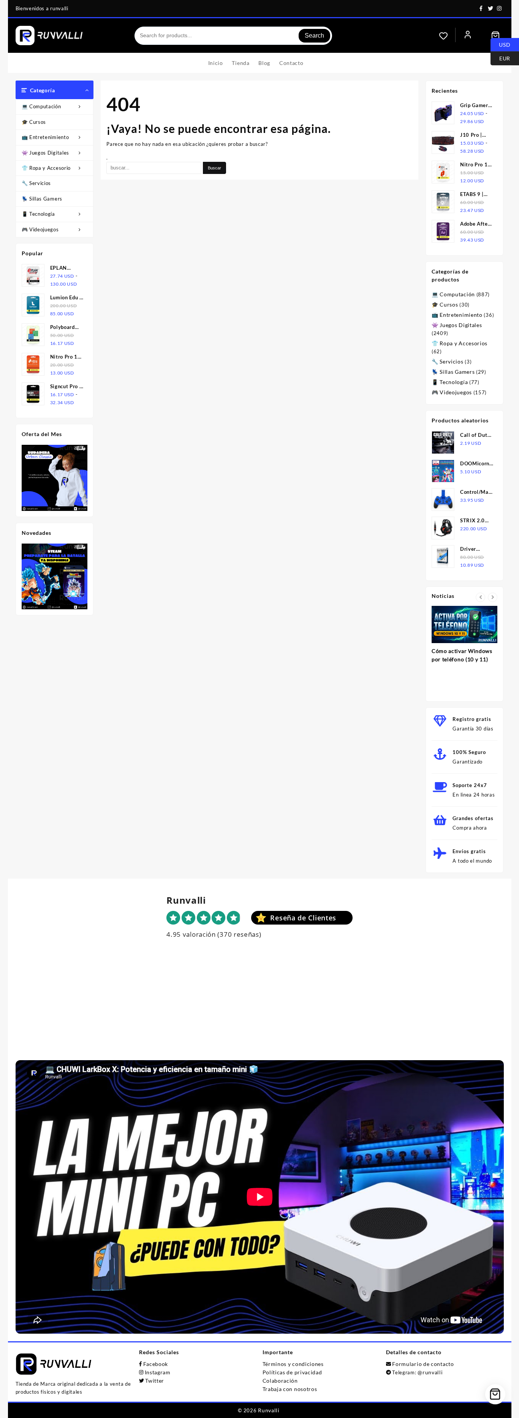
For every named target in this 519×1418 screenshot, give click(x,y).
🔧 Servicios (36, 183)
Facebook (155, 1364)
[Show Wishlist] (447, 36)
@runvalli (430, 1372)
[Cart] (495, 35)
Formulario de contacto (423, 1364)
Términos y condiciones (293, 1364)
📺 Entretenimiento (45, 137)
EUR (500, 58)
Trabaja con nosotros (290, 1389)
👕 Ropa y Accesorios (47, 168)
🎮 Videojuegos (40, 229)
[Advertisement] (259, 1007)
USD (501, 44)
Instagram (158, 1372)
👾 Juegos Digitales (46, 153)
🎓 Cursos (34, 122)
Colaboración (280, 1380)
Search (314, 35)
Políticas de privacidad (292, 1372)
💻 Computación (41, 106)
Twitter (154, 1380)
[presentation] (480, 597)
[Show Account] (467, 35)
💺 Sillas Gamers (42, 199)
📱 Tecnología (38, 214)
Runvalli (269, 1410)
